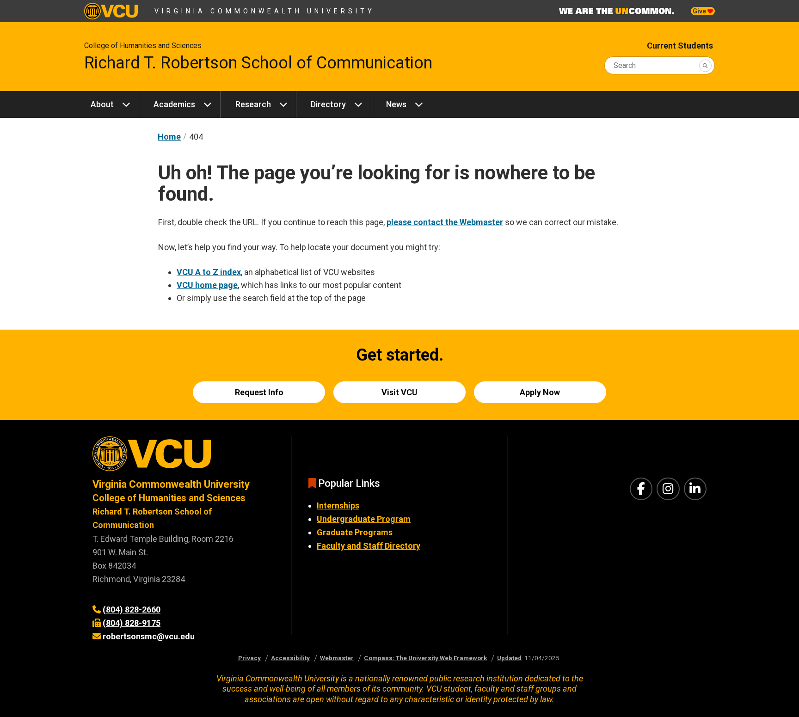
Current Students (680, 45)
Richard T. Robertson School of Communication (258, 63)
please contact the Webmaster (445, 222)
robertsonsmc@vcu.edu (149, 636)
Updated (509, 658)
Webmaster (337, 658)
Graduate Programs (355, 532)
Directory (328, 104)
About (102, 104)
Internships (338, 505)
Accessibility (290, 658)
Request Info (259, 392)
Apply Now (540, 392)
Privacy (249, 658)
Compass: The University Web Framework (425, 658)
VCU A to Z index (209, 272)
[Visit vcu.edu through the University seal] (183, 457)
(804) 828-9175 (131, 623)
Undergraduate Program (364, 519)
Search (625, 65)
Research (253, 104)
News (396, 104)
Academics (174, 104)
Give (700, 11)
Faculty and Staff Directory (368, 546)
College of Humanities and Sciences (143, 45)
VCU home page (207, 285)
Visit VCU (399, 392)
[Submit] (705, 65)
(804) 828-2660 (131, 609)
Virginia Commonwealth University (264, 11)
